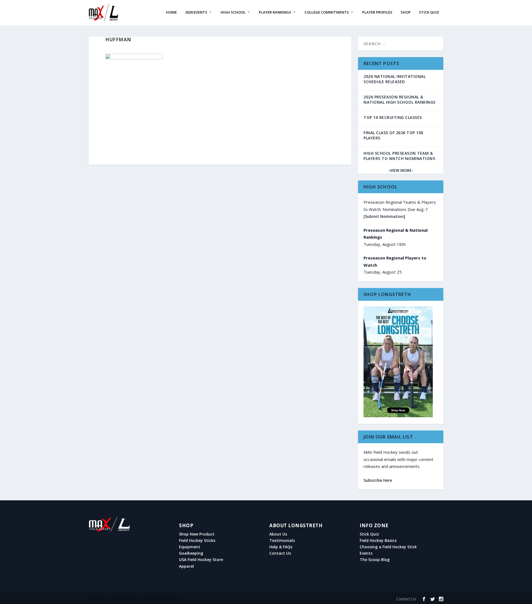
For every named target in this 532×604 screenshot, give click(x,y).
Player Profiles (377, 12)
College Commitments (327, 12)
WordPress (171, 599)
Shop (406, 12)
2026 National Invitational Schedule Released (395, 79)
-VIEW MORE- (400, 170)
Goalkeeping (191, 553)
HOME (171, 12)
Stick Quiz (429, 12)
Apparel (186, 566)
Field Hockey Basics (378, 540)
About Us (278, 534)
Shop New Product (196, 534)
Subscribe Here (378, 480)
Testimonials (282, 540)
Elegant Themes (124, 599)
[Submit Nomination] (384, 216)
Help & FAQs (280, 546)
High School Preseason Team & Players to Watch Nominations (399, 156)
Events (366, 553)
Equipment (189, 546)
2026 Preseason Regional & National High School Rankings (400, 99)
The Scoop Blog (375, 559)
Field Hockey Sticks (197, 540)
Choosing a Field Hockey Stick (388, 546)
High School (233, 12)
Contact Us (280, 553)
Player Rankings (275, 12)
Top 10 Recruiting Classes (393, 117)
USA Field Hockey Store (201, 559)
